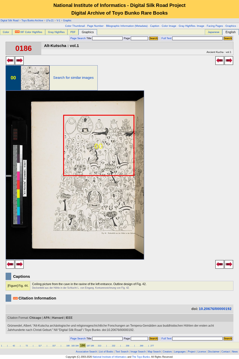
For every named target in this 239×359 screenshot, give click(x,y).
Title (89, 38)
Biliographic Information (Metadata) (127, 26)
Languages (180, 351)
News (235, 351)
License (202, 351)
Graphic (67, 20)
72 (27, 346)
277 (152, 346)
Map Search (154, 351)
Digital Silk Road (9, 20)
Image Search (138, 351)
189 (92, 346)
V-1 (58, 20)
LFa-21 (50, 20)
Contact (225, 351)
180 (68, 346)
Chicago (35, 317)
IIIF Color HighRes (31, 32)
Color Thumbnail (75, 26)
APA (47, 317)
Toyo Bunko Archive (32, 20)
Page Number (95, 26)
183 (73, 346)
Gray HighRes (56, 32)
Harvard (57, 317)
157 (54, 346)
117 (40, 346)
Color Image (169, 26)
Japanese (213, 32)
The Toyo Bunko (141, 356)
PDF (73, 32)
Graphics (230, 26)
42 (14, 346)
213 (99, 346)
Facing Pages (215, 26)
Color (6, 32)
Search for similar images (73, 78)
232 (113, 346)
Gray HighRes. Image (191, 26)
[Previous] (10, 64)
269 (141, 346)
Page (127, 38)
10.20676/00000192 (215, 309)
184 (77, 346)
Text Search (121, 351)
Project (191, 351)
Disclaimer (213, 351)
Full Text (166, 38)
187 (88, 346)
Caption (154, 26)
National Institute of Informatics (110, 356)
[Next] (19, 64)
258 (127, 346)
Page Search (78, 38)
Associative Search (86, 351)
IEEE (69, 317)
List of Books (106, 351)
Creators (167, 351)
